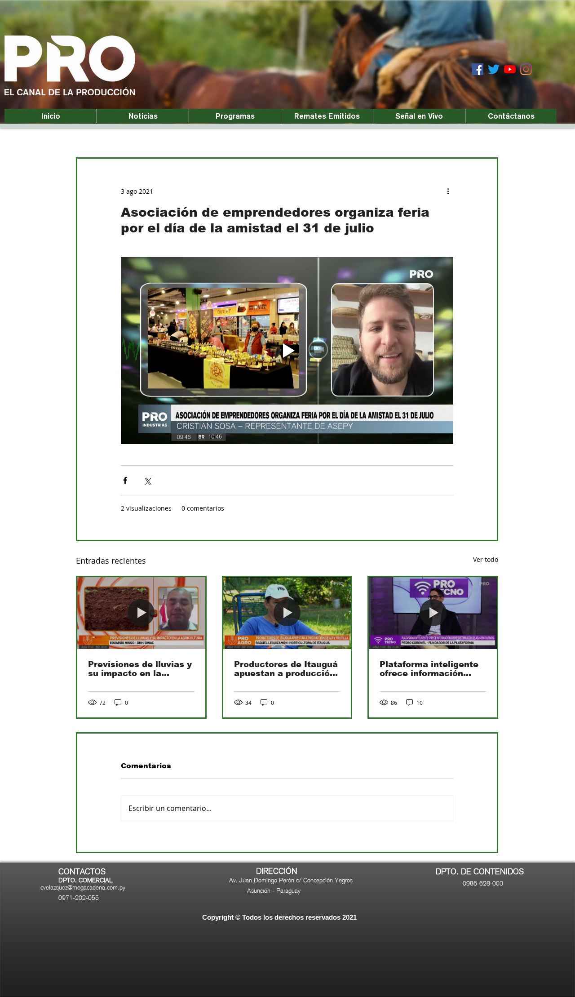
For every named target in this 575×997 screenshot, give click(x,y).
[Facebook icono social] (477, 69)
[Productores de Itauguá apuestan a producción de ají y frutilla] (287, 613)
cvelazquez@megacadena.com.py (82, 887)
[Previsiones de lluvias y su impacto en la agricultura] (141, 613)
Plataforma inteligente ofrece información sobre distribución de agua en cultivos (429, 669)
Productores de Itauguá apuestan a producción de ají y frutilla (286, 669)
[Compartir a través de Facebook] (125, 480)
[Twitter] (494, 69)
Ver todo (485, 559)
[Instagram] (526, 69)
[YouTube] (510, 69)
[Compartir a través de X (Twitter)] (147, 480)
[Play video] (287, 350)
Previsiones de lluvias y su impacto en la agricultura (140, 669)
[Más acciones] (447, 191)
